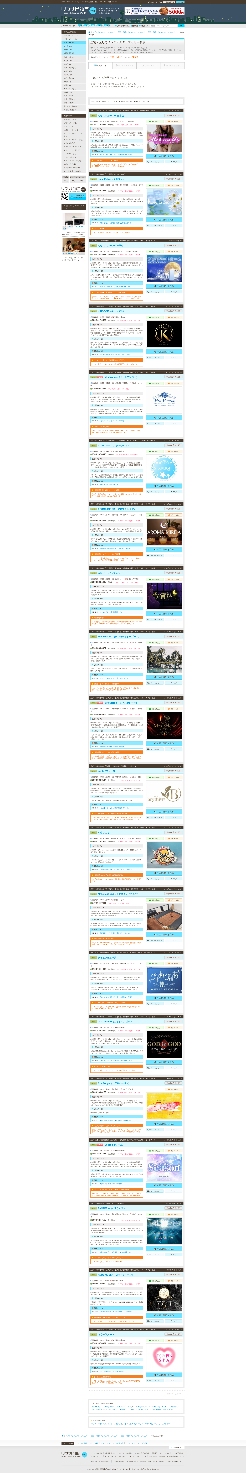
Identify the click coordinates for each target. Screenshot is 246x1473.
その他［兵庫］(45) (71, 110)
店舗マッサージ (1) (71, 130)
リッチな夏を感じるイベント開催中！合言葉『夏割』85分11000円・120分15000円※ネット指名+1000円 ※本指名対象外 (116, 165)
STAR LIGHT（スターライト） (111, 445)
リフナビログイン (132, 1461)
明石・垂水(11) (69, 78)
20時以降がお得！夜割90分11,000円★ (112, 746)
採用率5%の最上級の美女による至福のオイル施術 (115, 548)
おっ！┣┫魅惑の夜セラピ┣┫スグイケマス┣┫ (115, 678)
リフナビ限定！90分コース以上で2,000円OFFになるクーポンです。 (115, 364)
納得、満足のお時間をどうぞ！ (110, 484)
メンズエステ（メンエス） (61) (74, 134)
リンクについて (141, 1456)
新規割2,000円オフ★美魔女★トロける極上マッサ (115, 1252)
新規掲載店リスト (110, 1453)
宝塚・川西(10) (69, 103)
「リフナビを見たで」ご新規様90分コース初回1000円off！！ (113, 1321)
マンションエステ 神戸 (162, 1424)
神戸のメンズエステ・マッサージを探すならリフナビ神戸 (124, 1469)
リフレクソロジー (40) (73, 160)
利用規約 (162, 1461)
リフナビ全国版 (69, 1443)
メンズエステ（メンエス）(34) (102, 1407)
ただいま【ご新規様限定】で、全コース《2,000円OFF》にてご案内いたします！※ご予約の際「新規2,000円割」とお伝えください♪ (117, 559)
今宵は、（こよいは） (106, 573)
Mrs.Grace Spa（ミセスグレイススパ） (115, 894)
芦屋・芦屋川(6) (69, 99)
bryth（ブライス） (104, 771)
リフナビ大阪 (82, 1443)
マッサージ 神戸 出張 (114, 1424)
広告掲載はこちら (164, 1456)
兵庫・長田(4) (69, 95)
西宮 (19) (68, 92)
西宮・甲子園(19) (70, 88)
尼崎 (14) (68, 60)
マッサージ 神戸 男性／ (146, 1424)
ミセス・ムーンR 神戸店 (107, 245)
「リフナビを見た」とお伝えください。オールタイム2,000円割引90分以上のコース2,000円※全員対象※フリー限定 (116, 1382)
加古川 (107, 26)
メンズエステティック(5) (122, 1407)
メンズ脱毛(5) (138, 1407)
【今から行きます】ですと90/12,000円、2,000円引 (116, 869)
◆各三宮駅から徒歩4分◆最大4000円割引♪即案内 (115, 1120)
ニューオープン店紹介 (126, 1453)
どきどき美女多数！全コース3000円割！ (112, 1371)
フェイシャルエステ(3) (152, 1407)
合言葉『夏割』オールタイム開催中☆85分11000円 (116, 154)
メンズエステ (68, 126)
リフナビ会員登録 (118, 1461)
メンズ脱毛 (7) (70, 143)
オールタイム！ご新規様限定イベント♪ (112, 612)
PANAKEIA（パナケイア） (109, 1208)
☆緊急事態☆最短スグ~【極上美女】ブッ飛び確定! (116, 1312)
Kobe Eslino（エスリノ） (108, 179)
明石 (87, 26)
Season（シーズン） (109, 1144)
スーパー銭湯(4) (155, 1409)
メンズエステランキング (126, 1456)
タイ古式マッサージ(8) (72, 167)
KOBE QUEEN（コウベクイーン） (113, 1274)
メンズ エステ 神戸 (130, 1424)
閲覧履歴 (135, 26)
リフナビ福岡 (142, 1443)
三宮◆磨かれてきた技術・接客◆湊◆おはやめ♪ (115, 933)
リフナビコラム (165, 1453)
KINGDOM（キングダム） (108, 311)
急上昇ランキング (110, 1456)
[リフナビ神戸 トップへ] (78, 11)
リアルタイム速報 (96, 1453)
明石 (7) (68, 81)
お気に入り (144, 26)
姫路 (80, 26)
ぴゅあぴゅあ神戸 (104, 957)
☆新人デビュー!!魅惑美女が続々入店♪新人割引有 (115, 223)
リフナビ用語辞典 (177, 1453)
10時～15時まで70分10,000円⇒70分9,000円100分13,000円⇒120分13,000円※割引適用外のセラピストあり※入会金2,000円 (117, 431)
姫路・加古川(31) (70, 67)
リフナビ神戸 (94, 1443)
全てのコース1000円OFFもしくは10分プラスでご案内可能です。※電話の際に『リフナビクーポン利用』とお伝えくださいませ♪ (116, 943)
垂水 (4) (68, 85)
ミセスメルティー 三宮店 (108, 115)
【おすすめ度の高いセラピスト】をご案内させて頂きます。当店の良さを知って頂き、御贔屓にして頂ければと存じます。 (116, 689)
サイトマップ (152, 1461)
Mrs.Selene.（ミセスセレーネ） (115, 702)
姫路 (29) (68, 71)
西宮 (100, 26)
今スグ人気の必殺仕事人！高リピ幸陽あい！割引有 (116, 997)
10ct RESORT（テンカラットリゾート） (116, 636)
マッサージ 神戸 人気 (98, 1424)
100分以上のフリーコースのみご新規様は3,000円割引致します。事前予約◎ (117, 880)
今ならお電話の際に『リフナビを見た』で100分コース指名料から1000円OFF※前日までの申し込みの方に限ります (116, 495)
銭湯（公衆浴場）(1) (170, 1409)
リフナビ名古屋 (118, 1443)
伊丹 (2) (68, 64)
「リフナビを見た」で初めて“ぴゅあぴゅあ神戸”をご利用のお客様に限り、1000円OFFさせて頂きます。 (116, 1007)
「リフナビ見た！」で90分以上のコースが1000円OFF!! (111, 232)
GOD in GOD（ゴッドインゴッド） (113, 1021)
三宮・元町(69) (69, 42)
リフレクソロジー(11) (113, 1409)
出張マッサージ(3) (70, 39)
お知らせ (94, 1461)
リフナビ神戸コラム (123, 26)
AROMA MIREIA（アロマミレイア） (114, 509)
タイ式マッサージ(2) (141, 1409)
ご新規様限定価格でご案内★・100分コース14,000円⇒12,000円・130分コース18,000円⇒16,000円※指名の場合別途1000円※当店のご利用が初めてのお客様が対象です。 (116, 757)
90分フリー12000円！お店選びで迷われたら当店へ (116, 287)
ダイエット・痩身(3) (168, 1407)
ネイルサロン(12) (70, 153)
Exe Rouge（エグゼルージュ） (111, 1083)
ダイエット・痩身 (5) (72, 150)
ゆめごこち (100, 832)
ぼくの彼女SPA (103, 1334)
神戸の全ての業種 (70, 119)
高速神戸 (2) (69, 53)
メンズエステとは (96, 1456)
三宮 (94, 26)
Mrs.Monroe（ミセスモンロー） (115, 377)
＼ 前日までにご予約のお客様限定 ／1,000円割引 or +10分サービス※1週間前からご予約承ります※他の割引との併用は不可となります (117, 622)
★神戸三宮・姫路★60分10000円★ (111, 1184)
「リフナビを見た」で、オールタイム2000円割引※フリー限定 (113, 1070)
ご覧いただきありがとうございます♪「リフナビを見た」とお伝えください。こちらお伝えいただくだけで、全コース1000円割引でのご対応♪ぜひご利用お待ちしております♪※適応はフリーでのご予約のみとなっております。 (116, 1131)
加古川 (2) (68, 74)
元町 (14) (68, 49)
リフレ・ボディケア (71, 157)
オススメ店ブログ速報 (142, 1453)
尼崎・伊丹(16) (69, 57)
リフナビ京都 (105, 1443)
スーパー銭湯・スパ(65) (72, 171)
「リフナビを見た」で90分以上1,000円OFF (107, 1261)
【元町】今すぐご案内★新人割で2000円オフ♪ (114, 808)
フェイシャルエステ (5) (73, 146)
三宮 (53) (68, 46)
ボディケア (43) (70, 164)
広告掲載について (104, 1461)
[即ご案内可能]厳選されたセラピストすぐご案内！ (116, 354)
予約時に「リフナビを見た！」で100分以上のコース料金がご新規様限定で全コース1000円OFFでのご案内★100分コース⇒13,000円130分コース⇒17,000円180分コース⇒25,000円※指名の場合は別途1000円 (116, 297)
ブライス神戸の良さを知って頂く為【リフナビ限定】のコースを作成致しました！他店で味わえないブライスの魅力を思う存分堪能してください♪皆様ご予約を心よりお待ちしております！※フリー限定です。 (116, 818)
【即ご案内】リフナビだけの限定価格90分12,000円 (116, 1060)
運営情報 (143, 1461)
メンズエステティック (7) (74, 139)
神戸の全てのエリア (71, 35)
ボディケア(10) (127, 1409)
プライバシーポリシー (174, 1461)
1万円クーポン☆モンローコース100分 (112, 421)
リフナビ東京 (130, 1443)
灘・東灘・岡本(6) (70, 106)
